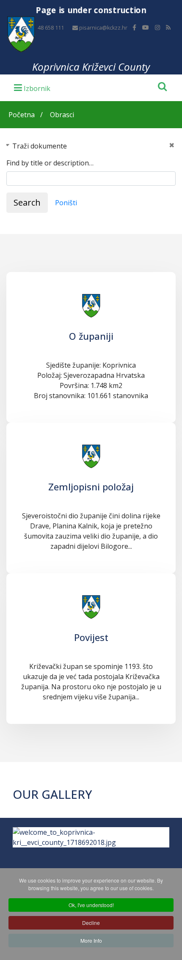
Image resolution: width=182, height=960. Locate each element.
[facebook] (134, 27)
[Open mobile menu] (32, 87)
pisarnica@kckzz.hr (103, 27)
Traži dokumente (39, 146)
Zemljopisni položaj (91, 486)
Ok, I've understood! (91, 904)
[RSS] (168, 27)
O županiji (91, 336)
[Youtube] (145, 27)
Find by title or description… (50, 163)
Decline (91, 922)
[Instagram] (157, 27)
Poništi (66, 202)
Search (27, 202)
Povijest (91, 637)
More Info (91, 940)
